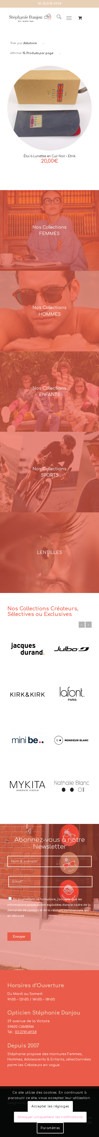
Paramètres (50, 1128)
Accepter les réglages (50, 1106)
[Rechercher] (56, 18)
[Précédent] (82, 625)
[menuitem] (56, 18)
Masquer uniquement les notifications (50, 1117)
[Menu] (69, 18)
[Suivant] (89, 625)
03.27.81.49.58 (52, 3)
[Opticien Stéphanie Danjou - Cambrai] (30, 18)
